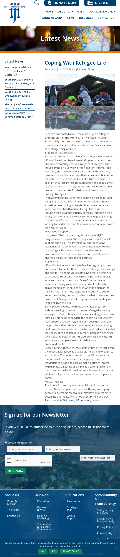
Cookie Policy (105, 533)
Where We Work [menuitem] (52, 17)
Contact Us (13, 516)
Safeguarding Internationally (106, 520)
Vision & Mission (12, 503)
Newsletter (73, 501)
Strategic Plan (72, 509)
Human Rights (41, 509)
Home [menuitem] (49, 11)
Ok (42, 551)
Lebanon (97, 400)
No (53, 551)
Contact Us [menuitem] (106, 17)
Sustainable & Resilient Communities (45, 527)
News (91, 69)
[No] (116, 548)
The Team (13, 510)
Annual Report (71, 517)
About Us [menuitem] (64, 11)
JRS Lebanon (82, 400)
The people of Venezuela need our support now (19, 106)
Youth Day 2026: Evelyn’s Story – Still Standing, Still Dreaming (19, 83)
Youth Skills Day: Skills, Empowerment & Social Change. (18, 95)
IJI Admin (80, 69)
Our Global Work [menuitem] (101, 11)
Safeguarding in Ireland (105, 511)
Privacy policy (71, 551)
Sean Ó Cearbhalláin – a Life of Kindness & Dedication (18, 71)
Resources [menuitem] (86, 17)
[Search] (36, 3)
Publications (74, 495)
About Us (12, 495)
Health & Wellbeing (63, 400)
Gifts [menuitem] (80, 11)
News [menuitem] (70, 17)
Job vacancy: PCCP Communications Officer (18, 114)
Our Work (42, 495)
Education (43, 501)
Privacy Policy (105, 527)
